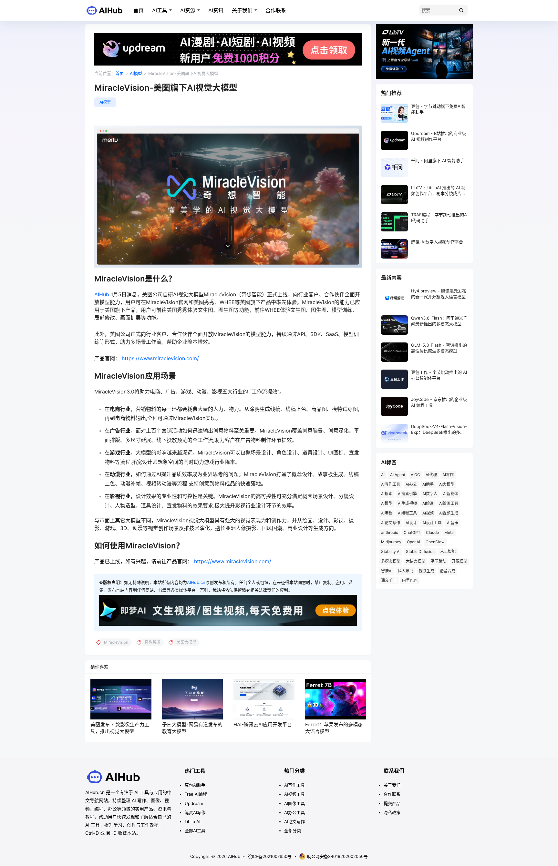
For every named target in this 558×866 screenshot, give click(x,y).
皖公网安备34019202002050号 (337, 856)
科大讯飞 (405, 570)
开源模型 (459, 561)
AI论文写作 (390, 522)
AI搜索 (386, 493)
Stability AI (390, 551)
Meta (449, 532)
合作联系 (275, 10)
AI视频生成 (448, 513)
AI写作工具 (390, 484)
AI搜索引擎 (407, 493)
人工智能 (448, 551)
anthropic (389, 532)
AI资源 (187, 10)
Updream (194, 803)
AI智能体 (450, 493)
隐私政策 (392, 812)
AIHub (101, 294)
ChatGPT (412, 532)
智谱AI (386, 570)
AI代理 (431, 474)
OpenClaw (435, 541)
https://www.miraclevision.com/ (160, 358)
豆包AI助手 (195, 785)
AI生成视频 (407, 503)
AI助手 (428, 484)
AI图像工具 (294, 803)
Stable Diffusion (420, 551)
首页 (138, 10)
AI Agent (397, 474)
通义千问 (389, 580)
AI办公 (411, 484)
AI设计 (411, 522)
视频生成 (426, 570)
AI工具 (159, 10)
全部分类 (292, 830)
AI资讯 (215, 10)
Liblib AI (192, 821)
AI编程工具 (407, 513)
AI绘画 (428, 503)
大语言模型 (415, 561)
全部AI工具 (195, 830)
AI (383, 474)
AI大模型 (446, 484)
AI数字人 (430, 493)
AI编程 (386, 513)
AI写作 (448, 474)
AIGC (415, 474)
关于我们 (242, 10)
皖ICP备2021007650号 (270, 856)
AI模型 (136, 73)
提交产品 (392, 803)
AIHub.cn (196, 582)
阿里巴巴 (410, 580)
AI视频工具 (294, 794)
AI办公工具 (294, 812)
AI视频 (428, 513)
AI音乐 (452, 522)
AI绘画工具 (448, 503)
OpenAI (413, 541)
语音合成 (447, 570)
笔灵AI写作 (195, 812)
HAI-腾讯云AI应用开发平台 (262, 724)
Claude (432, 532)
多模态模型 (390, 561)
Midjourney (391, 541)
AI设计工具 (431, 522)
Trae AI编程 (196, 794)
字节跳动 (438, 561)
